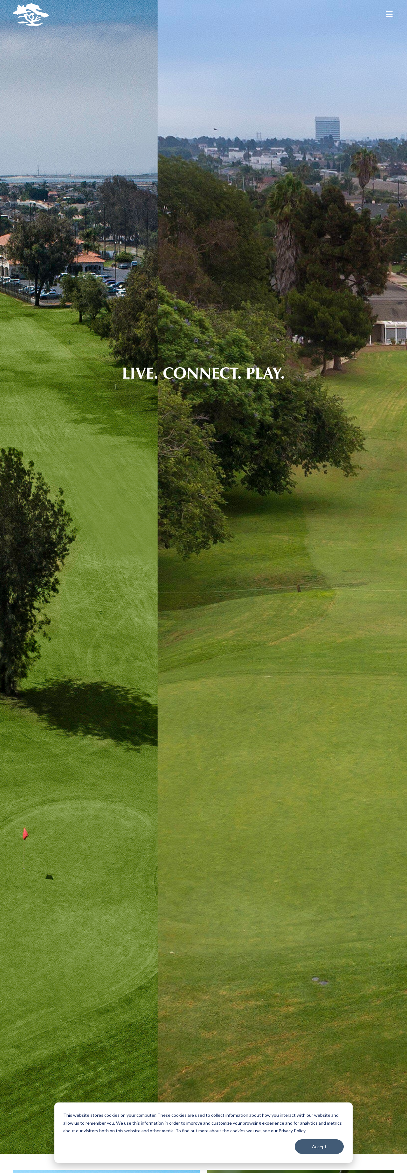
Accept (319, 1146)
